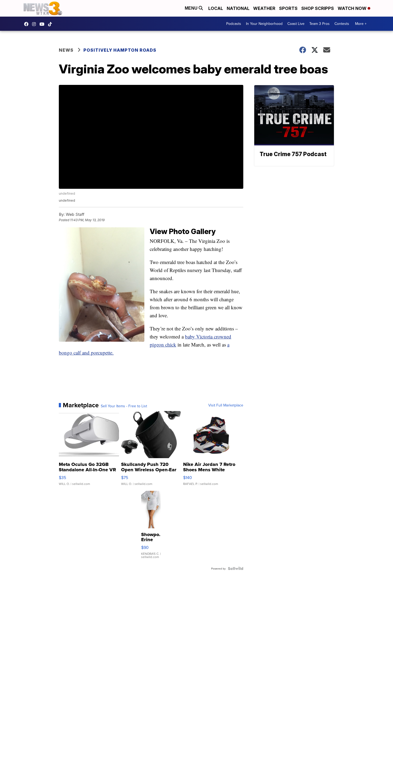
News (66, 50)
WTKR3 (27, 24)
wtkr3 (35, 24)
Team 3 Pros (319, 23)
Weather (264, 8)
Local (215, 8)
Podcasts (233, 23)
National (238, 8)
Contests (341, 23)
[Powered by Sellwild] (235, 568)
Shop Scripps (317, 8)
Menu (192, 8)
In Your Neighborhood (264, 23)
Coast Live (296, 23)
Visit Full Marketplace (225, 405)
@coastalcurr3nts (51, 24)
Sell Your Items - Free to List (124, 406)
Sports (288, 8)
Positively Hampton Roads (119, 50)
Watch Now (353, 8)
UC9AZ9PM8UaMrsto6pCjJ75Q (43, 24)
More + (361, 23)
